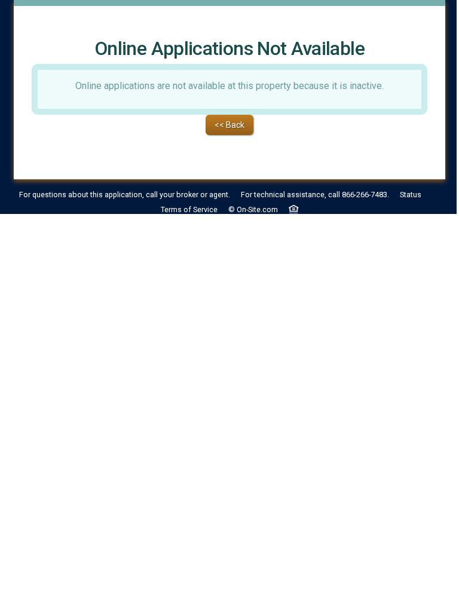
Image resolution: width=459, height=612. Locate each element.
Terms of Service (189, 209)
